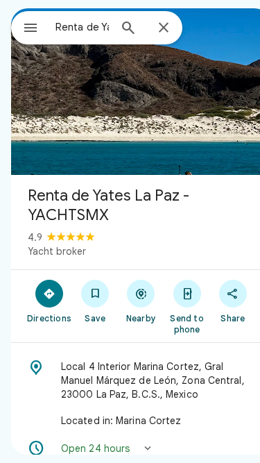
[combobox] (82, 27)
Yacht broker (57, 251)
